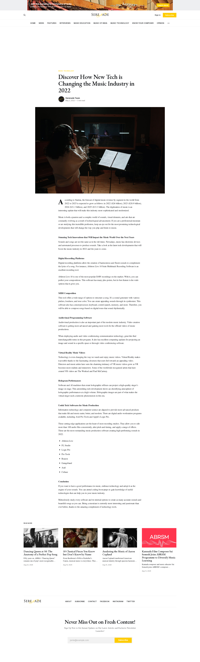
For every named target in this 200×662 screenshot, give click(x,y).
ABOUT (68, 601)
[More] (168, 23)
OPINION (160, 23)
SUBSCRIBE (80, 601)
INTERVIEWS (65, 23)
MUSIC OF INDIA (100, 23)
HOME (33, 23)
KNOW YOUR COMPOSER (143, 23)
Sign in (158, 15)
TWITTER (131, 601)
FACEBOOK (104, 601)
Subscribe (169, 15)
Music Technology (66, 71)
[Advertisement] (100, 44)
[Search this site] (24, 15)
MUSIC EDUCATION (82, 23)
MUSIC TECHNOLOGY (120, 23)
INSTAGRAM (118, 601)
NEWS (41, 23)
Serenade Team (73, 98)
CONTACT (92, 601)
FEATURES (51, 23)
